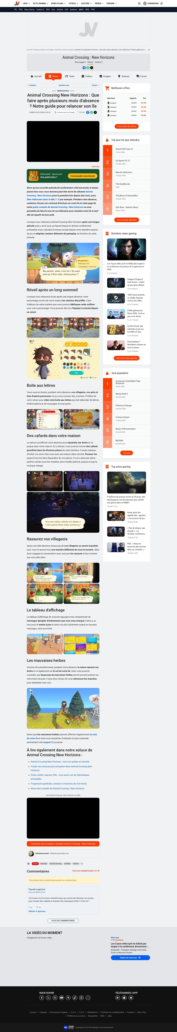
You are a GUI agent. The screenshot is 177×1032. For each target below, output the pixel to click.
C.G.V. (81, 1012)
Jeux (25, 3)
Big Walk (119, 440)
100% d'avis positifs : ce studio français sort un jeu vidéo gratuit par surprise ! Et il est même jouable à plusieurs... (136, 298)
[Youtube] (61, 997)
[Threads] (81, 997)
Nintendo (43, 864)
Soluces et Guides (47, 50)
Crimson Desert (122, 417)
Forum (143, 76)
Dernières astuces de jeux (64, 50)
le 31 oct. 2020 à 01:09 (37, 892)
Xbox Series (29, 9)
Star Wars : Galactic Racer (127, 207)
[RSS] (68, 997)
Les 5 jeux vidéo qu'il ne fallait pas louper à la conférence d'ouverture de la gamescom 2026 (125, 266)
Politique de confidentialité (112, 1012)
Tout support (80, 62)
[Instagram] (55, 997)
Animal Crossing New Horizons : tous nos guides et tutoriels (60, 761)
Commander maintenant (82, 176)
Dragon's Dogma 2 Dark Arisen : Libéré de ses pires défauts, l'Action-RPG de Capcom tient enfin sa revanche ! (136, 282)
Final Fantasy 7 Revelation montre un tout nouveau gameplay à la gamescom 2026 (136, 345)
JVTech (72, 3)
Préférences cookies (76, 1016)
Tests (72, 76)
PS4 (47, 9)
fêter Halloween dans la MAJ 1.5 (43, 199)
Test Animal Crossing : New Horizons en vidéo (63, 795)
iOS (66, 9)
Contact (33, 1012)
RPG (87, 9)
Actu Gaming (39, 3)
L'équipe (43, 1012)
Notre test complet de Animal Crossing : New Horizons (57, 788)
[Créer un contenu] (149, 49)
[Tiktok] (74, 997)
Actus (55, 76)
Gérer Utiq (141, 1012)
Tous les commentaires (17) (84, 871)
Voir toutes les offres (126, 126)
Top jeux (126, 453)
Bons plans (57, 3)
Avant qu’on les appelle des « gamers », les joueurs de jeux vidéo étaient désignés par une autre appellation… (136, 515)
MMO (81, 9)
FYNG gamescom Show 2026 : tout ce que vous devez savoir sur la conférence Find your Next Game (136, 313)
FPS (93, 9)
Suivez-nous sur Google (66, 112)
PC (15, 9)
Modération (93, 1012)
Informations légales (59, 1012)
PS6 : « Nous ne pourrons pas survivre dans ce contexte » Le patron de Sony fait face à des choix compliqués (136, 547)
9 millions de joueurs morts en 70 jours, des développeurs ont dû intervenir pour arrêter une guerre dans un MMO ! (126, 500)
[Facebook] (41, 997)
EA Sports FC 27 (123, 161)
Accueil (29, 50)
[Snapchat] (88, 997)
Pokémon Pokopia (124, 405)
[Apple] (124, 997)
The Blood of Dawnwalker (127, 195)
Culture (85, 3)
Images (107, 76)
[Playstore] (117, 997)
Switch (60, 9)
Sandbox (67, 864)
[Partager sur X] (91, 67)
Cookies (130, 1012)
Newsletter (93, 1016)
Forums (110, 3)
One (53, 9)
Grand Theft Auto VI (124, 149)
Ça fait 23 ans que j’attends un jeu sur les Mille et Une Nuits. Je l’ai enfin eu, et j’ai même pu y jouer (136, 329)
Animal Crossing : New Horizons (88, 57)
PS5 (20, 9)
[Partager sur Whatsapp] (87, 67)
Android (73, 9)
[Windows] (131, 997)
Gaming (36, 50)
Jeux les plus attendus (126, 220)
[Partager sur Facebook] (84, 67)
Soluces (125, 76)
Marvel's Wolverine (124, 172)
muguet (47, 742)
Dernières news (64, 85)
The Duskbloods (123, 184)
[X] (48, 997)
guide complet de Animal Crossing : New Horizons (58, 207)
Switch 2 (40, 9)
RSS (102, 1016)
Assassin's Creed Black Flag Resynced (128, 382)
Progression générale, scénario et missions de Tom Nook (59, 783)
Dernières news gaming (126, 358)
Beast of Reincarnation (125, 429)
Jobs (109, 1016)
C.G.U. (73, 1012)
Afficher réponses (37, 911)
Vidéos (98, 3)
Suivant (94, 85)
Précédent (32, 85)
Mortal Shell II (122, 394)
